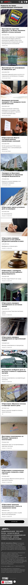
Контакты (16, 537)
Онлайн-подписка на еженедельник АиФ (13, 535)
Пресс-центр (19, 531)
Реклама (3, 533)
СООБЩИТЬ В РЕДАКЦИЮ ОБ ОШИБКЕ (11, 539)
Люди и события (7, 215)
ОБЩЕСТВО (5, 45)
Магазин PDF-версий (13, 533)
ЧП (2, 414)
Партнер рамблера (13, 578)
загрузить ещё (14, 521)
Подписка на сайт (6, 537)
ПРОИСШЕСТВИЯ (6, 78)
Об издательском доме (8, 531)
